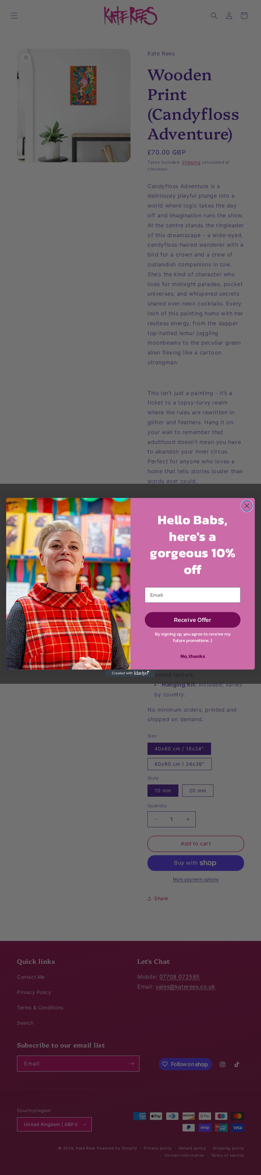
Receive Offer (192, 619)
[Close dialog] (246, 505)
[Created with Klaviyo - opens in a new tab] (130, 673)
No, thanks (192, 656)
